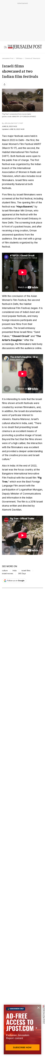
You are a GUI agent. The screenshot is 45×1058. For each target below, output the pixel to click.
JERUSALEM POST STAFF (13, 123)
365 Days (22, 574)
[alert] (22, 1029)
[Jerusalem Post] (25, 47)
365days (19, 58)
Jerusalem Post (8, 58)
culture (5, 571)
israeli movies (7, 574)
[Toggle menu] (5, 47)
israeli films (26, 571)
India (14, 571)
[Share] (4, 84)
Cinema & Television (32, 58)
